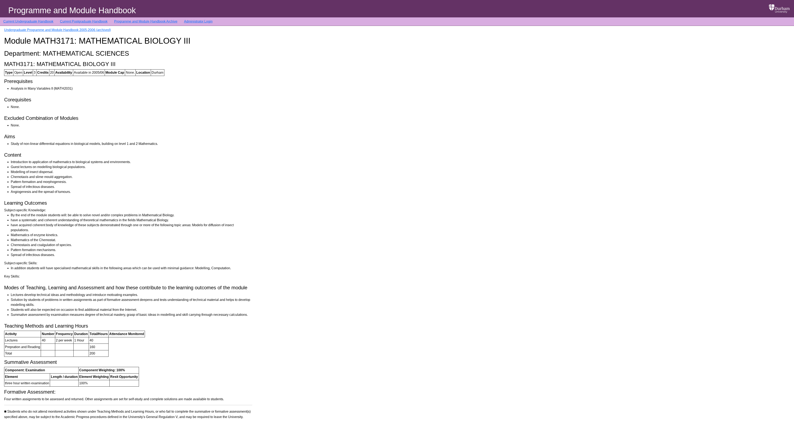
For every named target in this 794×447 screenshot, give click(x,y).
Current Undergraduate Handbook (28, 21)
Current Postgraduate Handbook (84, 21)
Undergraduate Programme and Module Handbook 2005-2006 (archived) (57, 30)
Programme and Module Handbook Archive (145, 21)
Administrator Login (198, 21)
